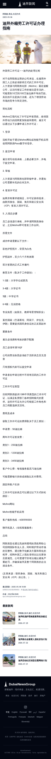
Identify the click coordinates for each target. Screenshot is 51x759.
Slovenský (25, 722)
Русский (23, 712)
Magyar (40, 717)
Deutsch (31, 717)
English (15, 712)
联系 (6, 737)
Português (12, 717)
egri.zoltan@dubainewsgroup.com (14, 596)
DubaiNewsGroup (22, 684)
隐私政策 (20, 737)
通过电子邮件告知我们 (30, 590)
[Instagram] (25, 707)
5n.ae (18, 753)
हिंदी (30, 712)
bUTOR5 (7, 753)
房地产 (42, 696)
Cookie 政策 (28, 737)
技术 (30, 696)
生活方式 (15, 696)
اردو (35, 712)
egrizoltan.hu (42, 753)
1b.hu (34, 753)
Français (22, 717)
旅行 (36, 696)
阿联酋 (23, 696)
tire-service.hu (26, 753)
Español (42, 712)
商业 (7, 696)
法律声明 (12, 737)
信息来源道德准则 (39, 737)
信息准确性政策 (25, 740)
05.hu (13, 753)
